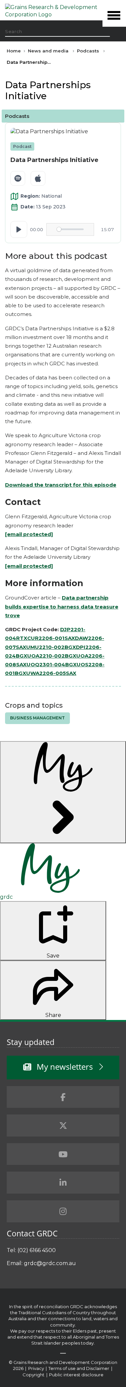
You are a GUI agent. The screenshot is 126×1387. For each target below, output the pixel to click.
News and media (48, 50)
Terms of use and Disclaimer (78, 1368)
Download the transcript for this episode (60, 485)
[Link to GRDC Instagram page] (63, 1211)
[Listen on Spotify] (17, 178)
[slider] (70, 229)
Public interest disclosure (76, 1374)
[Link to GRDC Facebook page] (63, 1097)
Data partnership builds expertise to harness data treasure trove (61, 606)
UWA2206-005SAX (51, 673)
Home (14, 50)
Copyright (34, 1374)
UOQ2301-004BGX (52, 664)
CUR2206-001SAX (51, 638)
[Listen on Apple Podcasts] (38, 178)
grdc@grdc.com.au (50, 1263)
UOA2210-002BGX (51, 656)
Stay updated (30, 1042)
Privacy (36, 1368)
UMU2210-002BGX (51, 647)
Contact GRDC (32, 1233)
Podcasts (88, 50)
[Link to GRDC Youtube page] (63, 1154)
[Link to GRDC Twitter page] (63, 1125)
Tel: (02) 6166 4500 (31, 1250)
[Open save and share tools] (63, 792)
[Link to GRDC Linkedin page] (63, 1183)
